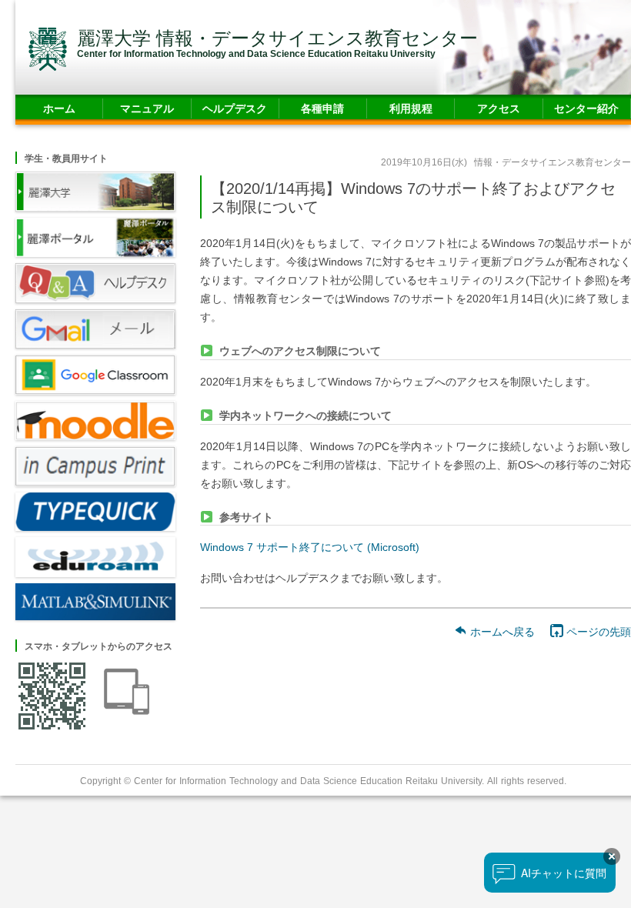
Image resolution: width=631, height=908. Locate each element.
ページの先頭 (597, 631)
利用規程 (410, 108)
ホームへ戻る (501, 631)
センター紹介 (586, 108)
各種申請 (322, 108)
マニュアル (147, 108)
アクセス (498, 108)
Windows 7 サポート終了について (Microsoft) (309, 546)
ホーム (59, 108)
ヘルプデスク (234, 108)
